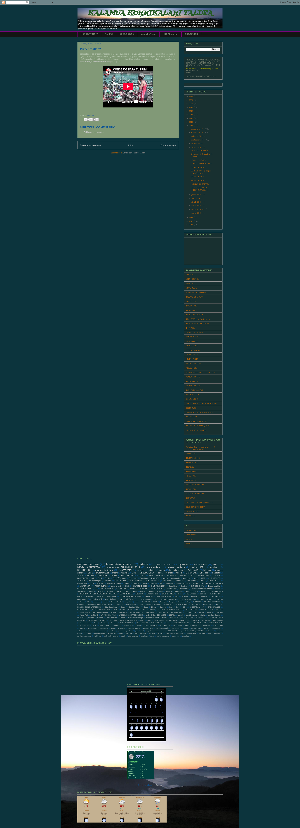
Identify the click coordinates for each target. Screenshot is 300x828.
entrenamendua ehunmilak (202, 589)
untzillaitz (144, 636)
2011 (191, 225)
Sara (96, 623)
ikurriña (210, 631)
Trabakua (148, 596)
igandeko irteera (176, 570)
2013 (191, 217)
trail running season (111, 636)
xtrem (100, 591)
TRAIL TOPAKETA (126, 623)
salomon (217, 633)
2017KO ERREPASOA (168, 599)
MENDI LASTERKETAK (138, 589)
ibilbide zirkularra (163, 564)
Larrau (79, 596)
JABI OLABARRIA (136, 612)
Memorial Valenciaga (135, 618)
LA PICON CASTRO (108, 615)
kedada (151, 570)
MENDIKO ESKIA (147, 573)
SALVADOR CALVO (192, 395)
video (196, 578)
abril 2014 (196, 202)
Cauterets (80, 604)
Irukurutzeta (167, 581)
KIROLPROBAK (191, 476)
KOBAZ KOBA (191, 612)
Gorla (180, 594)
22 (195, 599)
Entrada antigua (168, 145)
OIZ (92, 578)
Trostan (168, 623)
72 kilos (201, 599)
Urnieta (108, 625)
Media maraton (111, 618)
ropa (209, 633)
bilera (113, 628)
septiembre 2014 (198, 140)
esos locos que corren (99, 631)
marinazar (186, 578)
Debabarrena (131, 604)
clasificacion (215, 596)
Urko (92, 583)
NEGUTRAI (174, 618)
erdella (217, 589)
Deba (203, 591)
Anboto (179, 573)
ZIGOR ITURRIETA (150, 625)
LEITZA (172, 615)
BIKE (127, 586)
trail (121, 599)
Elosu (146, 607)
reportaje (153, 583)
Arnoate (160, 591)
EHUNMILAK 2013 (187, 575)
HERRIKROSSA (191, 471)
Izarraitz (203, 594)
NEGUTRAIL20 (201, 618)
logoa (160, 573)
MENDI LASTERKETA (88, 567)
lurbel (121, 633)
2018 (191, 111)
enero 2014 (196, 213)
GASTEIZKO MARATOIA (101, 610)
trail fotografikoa (128, 575)
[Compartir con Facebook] (94, 119)
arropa (165, 578)
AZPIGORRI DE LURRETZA (196, 292)
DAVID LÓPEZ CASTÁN (194, 315)
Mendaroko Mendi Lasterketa (156, 618)
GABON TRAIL (120, 581)
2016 (191, 118)
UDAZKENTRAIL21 (216, 623)
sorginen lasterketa (84, 636)
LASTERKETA (82, 578)
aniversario (206, 625)
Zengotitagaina (171, 589)
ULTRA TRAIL (214, 581)
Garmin (122, 610)
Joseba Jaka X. (162, 612)
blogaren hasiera (134, 628)
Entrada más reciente (90, 145)
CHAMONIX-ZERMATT (212, 602)
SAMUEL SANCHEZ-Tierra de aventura (201, 403)
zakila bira (169, 583)
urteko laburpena (163, 636)
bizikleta (204, 596)
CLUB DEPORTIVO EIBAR (195, 507)
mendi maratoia (140, 633)
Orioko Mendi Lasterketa (128, 620)
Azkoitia (108, 581)
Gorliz (130, 610)
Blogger (159, 785)
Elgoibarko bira (152, 594)
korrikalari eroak (99, 633)
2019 (191, 107)
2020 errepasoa (185, 599)
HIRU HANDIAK (136, 581)
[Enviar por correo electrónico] (85, 119)
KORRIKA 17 (215, 594)
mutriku (160, 633)
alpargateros (177, 625)
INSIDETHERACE (192, 346)
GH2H (115, 610)
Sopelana (104, 623)
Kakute (201, 612)
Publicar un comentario (94, 132)
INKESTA (219, 610)
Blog (188, 602)
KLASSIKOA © (127, 34)
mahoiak (129, 633)
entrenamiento (154, 567)
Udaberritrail (82, 583)
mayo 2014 (196, 198)
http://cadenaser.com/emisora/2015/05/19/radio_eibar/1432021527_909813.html (176, 631)
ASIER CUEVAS (101, 586)
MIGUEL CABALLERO (193, 363)
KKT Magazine (170, 34)
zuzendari (109, 591)
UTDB (94, 625)
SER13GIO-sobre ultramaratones (199, 412)
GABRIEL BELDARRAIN (194, 332)
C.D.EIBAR (197, 602)
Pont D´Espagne (119, 578)
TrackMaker (191, 535)
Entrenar (163, 607)
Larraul (180, 615)
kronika (213, 567)
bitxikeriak (121, 628)
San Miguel (206, 620)
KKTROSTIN (83, 570)
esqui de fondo (110, 599)
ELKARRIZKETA (126, 594)
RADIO (182, 620)
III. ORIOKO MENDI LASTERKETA (170, 610)
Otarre (149, 620)
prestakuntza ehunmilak (174, 633)
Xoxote (138, 625)
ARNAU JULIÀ (191, 288)
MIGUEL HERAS (192, 368)
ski (161, 583)
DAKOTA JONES (192, 306)
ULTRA (202, 581)
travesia (92, 591)
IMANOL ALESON (206, 610)
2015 (191, 122)
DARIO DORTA (191, 310)
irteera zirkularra (176, 567)
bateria (82, 628)
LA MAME (94, 615)
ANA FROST (190, 275)
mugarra (152, 633)
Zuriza (80, 575)
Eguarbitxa (173, 586)
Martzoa (100, 618)
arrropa (185, 596)
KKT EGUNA (121, 589)
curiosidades (82, 599)
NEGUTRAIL (112, 596)
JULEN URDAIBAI (192, 355)
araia (215, 625)
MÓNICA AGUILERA (193, 377)
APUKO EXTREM (156, 575)
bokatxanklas (148, 628)
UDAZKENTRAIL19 (163, 596)
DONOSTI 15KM (191, 591)
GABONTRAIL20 (214, 607)
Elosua (153, 607)
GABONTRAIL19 (168, 594)
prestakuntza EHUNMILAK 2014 (123, 567)
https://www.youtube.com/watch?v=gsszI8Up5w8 (100, 62)
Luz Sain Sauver (214, 615)
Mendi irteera (200, 564)
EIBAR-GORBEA (182, 604)
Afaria (135, 591)
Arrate (106, 602)
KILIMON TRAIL (177, 612)
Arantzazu (97, 602)
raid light (202, 633)
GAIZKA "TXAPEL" (193, 337)
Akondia (169, 573)
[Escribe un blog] (88, 119)
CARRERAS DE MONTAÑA (195, 485)
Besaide (181, 602)
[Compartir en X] (91, 119)
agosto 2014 (196, 143)
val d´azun (129, 599)
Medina (122, 618)
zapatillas (185, 636)
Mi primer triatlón (199, 150)
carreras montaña (162, 628)
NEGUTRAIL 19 (187, 618)
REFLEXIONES (193, 620)
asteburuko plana (114, 583)
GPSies (189, 539)
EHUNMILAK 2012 (139, 586)
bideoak (194, 596)
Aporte (151, 591)
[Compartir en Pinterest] (97, 119)
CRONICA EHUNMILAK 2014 (201, 164)
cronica (140, 570)
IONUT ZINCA (85, 612)
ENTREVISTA (208, 604)
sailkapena (81, 591)
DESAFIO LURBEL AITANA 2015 (100, 604)
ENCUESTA (196, 604)
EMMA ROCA (190, 328)
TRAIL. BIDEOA (142, 623)
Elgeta (123, 607)
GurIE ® (109, 34)
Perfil (100, 578)
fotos (215, 564)
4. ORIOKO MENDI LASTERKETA (190, 583)
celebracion (176, 628)
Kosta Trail (84, 615)
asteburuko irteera (104, 570)
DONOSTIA (119, 604)
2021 (191, 100)
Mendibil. (100, 596)
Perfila (107, 578)
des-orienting (196, 628)
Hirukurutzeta (191, 594)
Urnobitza (117, 625)
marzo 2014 (196, 205)
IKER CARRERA (191, 610)
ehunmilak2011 (102, 573)
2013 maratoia (145, 599)
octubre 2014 (197, 136)
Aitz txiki (220, 599)
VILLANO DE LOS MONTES (196, 430)
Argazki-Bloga (148, 34)
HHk (136, 610)
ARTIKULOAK (85, 586)
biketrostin (104, 628)
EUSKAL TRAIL (192, 489)
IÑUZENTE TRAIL (84, 589)
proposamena (191, 633)
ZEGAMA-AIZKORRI (193, 511)
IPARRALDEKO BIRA (100, 612)
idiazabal (136, 583)
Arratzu (169, 591)
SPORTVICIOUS (192, 417)
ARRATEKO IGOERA (214, 583)
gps (136, 631)
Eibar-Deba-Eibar (111, 607)
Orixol (142, 620)
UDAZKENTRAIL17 (199, 623)
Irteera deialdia (214, 586)
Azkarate (178, 591)
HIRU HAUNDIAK (152, 581)
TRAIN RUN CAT (192, 454)
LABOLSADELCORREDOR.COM (131, 615)
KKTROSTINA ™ (89, 34)
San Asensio (191, 581)
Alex (88, 602)
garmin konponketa (125, 631)
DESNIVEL (190, 467)
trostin (123, 636)
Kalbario (210, 612)
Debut (141, 604)
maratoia (125, 573)
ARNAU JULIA (191, 284)
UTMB (101, 625)
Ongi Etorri (113, 620)
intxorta (114, 575)
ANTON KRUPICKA (192, 279)
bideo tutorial (92, 628)
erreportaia (175, 578)
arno (221, 625)
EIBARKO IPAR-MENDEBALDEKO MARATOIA (98, 594)
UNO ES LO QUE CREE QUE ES (198, 426)
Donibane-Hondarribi (153, 604)
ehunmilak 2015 (96, 599)
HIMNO (143, 610)
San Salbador (218, 620)
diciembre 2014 (198, 129)
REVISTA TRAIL (192, 463)
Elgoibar (184, 586)
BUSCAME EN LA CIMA (194, 297)
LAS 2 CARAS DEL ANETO (156, 615)
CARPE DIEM (191, 301)
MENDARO (81, 618)
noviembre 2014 (198, 132)
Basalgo (163, 602)
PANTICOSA (159, 620)
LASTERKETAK (191, 480)
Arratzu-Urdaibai (116, 602)
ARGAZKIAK (191, 34)
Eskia (90, 573)
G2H (184, 607)
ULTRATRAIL (84, 625)
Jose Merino (149, 612)
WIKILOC (189, 544)
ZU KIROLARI (165, 625)
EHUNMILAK (190, 516)
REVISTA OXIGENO (193, 458)
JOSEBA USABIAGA (193, 350)
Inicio (130, 145)
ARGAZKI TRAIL (123, 591)
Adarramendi (116, 586)
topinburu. (97, 636)
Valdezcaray (128, 625)
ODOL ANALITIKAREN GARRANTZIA (199, 502)
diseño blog (184, 589)
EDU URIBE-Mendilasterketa (198, 319)
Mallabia (91, 618)
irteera (115, 573)
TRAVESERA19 (156, 623)
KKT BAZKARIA (107, 589)
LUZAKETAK (190, 498)
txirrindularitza (133, 636)
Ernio (177, 607)
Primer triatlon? (198, 160)
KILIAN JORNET (192, 359)
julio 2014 (196, 147)
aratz (176, 596)
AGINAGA (81, 581)
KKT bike (216, 575)
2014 (191, 126)
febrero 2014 (197, 209)
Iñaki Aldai (123, 612)
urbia (152, 636)
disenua (207, 628)
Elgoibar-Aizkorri (134, 607)
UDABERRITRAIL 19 (181, 623)
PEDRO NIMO (171, 620)
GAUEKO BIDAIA (197, 586)
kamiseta (88, 633)
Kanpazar (179, 581)
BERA (155, 602)
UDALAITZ (155, 578)
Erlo (170, 607)
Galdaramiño (193, 570)
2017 (191, 115)
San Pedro (133, 578)
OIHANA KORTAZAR (193, 386)
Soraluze (114, 623)
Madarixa (89, 596)
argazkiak (183, 564)
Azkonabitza (171, 575)
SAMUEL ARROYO (192, 399)
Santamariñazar (85, 623)
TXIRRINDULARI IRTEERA (131, 596)
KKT (96, 589)
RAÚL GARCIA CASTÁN (194, 390)
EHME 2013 (168, 604)
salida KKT (197, 567)
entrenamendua (88, 564)
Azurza (136, 602)
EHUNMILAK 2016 (216, 591)
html (142, 631)
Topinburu (144, 578)
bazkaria (90, 575)
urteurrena (175, 636)
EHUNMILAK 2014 (197, 167)
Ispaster (114, 612)
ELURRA (139, 594)
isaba (145, 583)
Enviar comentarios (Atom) (134, 153)
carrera (162, 570)
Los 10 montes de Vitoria (195, 615)
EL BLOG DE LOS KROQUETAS (197, 323)
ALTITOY (141, 575)
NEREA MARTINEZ (192, 381)
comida (126, 583)
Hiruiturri (152, 610)
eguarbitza (216, 628)
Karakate (216, 573)
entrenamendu (82, 631)
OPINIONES (93, 620)
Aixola (82, 602)
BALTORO (146, 602)
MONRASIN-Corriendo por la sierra (201, 372)
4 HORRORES (214, 578)
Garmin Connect (192, 530)
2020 (191, 104)
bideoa (143, 564)
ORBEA (103, 620)
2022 (191, 96)
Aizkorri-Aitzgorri (95, 581)
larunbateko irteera (119, 564)
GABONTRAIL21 (83, 610)
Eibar (134, 573)
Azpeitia (128, 602)
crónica (185, 628)
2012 (191, 221)
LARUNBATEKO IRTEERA (200, 184)
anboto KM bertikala (192, 625)
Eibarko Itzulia (203, 575)
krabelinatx (112, 633)
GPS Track (204, 573)
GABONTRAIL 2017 (197, 607)
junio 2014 (196, 195)
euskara (112, 631)
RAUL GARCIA (156, 589)
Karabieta (219, 612)
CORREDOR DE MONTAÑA (195, 494)
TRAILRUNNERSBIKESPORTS (196, 421)
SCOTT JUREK (191, 408)
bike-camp (102, 575)
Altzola (142, 591)
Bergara (172, 602)
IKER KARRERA (192, 341)
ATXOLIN (210, 599)
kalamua (207, 570)
